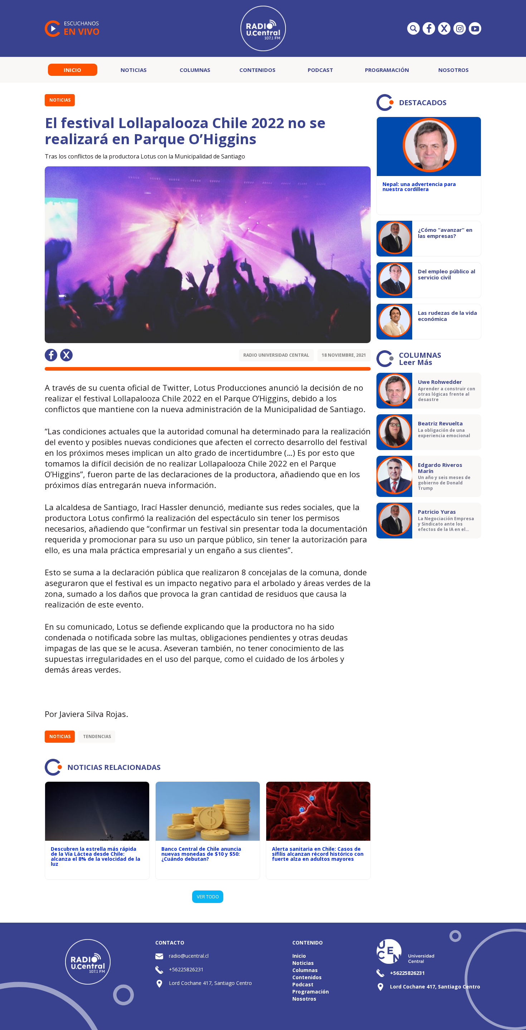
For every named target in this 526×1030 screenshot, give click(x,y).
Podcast (320, 69)
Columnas (195, 69)
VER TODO (208, 896)
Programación (387, 69)
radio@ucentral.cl (189, 955)
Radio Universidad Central (276, 355)
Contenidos (257, 69)
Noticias (134, 69)
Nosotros (453, 69)
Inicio (72, 69)
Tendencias (97, 736)
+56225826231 (186, 969)
